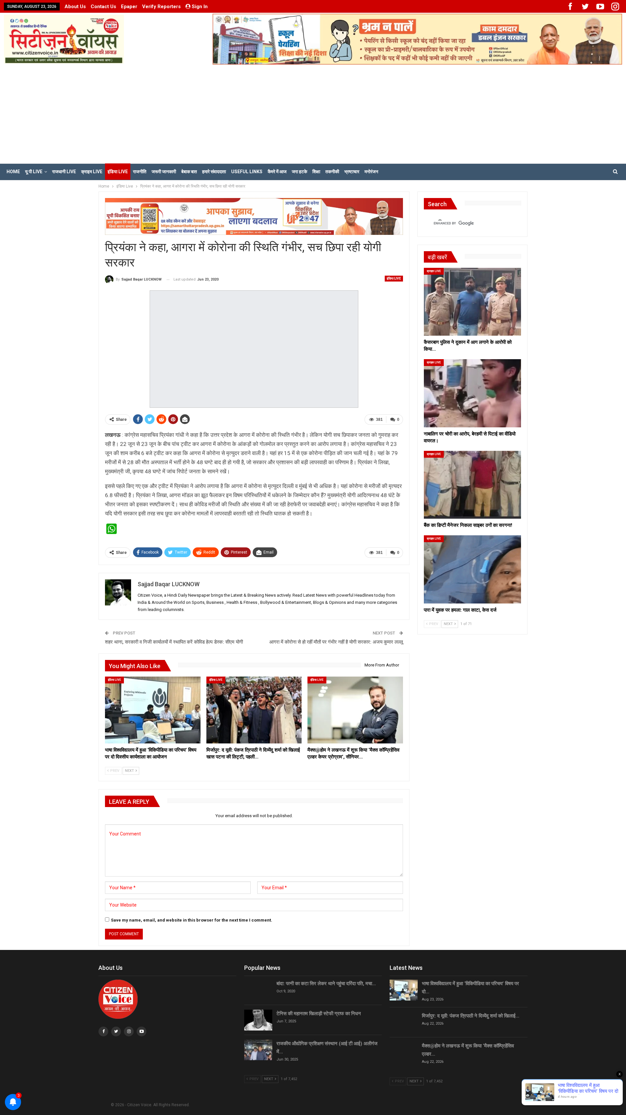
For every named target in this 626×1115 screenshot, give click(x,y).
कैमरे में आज (277, 171)
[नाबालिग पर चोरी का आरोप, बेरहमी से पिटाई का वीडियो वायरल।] (472, 393)
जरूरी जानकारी (164, 171)
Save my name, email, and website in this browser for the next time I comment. (191, 920)
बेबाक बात (189, 171)
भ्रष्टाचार (351, 171)
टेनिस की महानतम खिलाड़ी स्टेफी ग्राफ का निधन (318, 1013)
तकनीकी (332, 171)
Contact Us (103, 6)
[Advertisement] (313, 113)
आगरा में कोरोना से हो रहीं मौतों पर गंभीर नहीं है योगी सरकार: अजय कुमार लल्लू (336, 642)
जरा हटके (299, 171)
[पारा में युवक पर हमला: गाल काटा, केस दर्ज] (472, 569)
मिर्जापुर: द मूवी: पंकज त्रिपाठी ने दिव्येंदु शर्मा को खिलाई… (470, 1016)
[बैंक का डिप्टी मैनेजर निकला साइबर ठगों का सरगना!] (472, 485)
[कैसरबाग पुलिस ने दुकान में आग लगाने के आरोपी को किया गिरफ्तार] (472, 302)
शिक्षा (316, 171)
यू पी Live (33, 171)
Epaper (129, 6)
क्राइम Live (91, 171)
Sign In (200, 6)
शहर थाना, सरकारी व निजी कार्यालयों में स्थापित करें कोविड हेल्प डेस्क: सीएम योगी (174, 642)
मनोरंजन (371, 171)
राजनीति (139, 171)
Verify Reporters (161, 6)
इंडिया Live (118, 171)
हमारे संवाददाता (214, 171)
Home (13, 171)
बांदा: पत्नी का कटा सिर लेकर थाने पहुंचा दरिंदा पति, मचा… (326, 983)
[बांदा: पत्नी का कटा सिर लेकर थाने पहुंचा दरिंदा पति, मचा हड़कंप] (258, 990)
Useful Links (246, 171)
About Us (75, 6)
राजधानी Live (64, 171)
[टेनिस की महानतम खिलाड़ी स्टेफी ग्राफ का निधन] (258, 1020)
